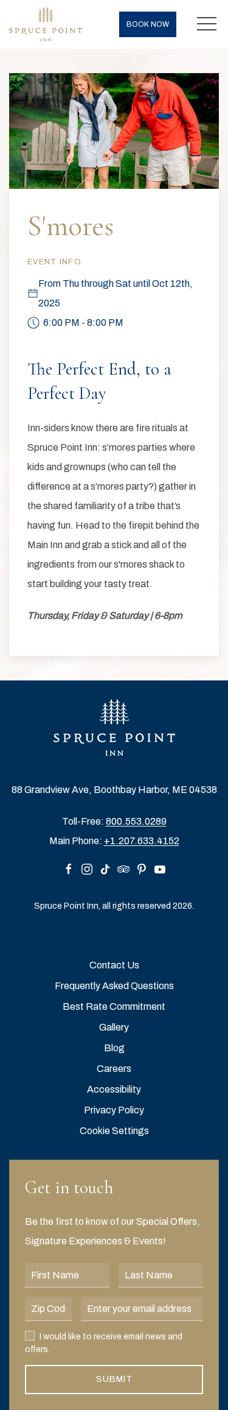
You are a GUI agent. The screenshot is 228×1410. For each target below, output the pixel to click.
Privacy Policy (114, 1110)
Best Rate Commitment (114, 1006)
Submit (114, 1379)
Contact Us (114, 965)
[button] (206, 24)
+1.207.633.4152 (141, 841)
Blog (114, 1048)
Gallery (114, 1027)
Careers (114, 1068)
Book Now (147, 24)
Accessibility (114, 1089)
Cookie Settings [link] (114, 1131)
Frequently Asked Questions (114, 986)
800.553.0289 (136, 821)
